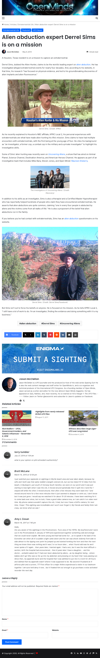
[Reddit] (56, 334)
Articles (13, 24)
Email (5, 630)
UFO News (37, 30)
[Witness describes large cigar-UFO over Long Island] (83, 418)
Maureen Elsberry (79, 161)
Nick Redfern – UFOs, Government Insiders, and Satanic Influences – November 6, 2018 (16, 432)
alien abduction (83, 64)
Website (55, 630)
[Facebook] (20, 400)
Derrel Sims (49, 323)
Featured (26, 30)
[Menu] (3, 18)
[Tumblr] (44, 334)
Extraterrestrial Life (25, 24)
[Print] (75, 334)
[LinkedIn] (37, 334)
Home (6, 24)
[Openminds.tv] (50, 7)
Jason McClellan (13, 52)
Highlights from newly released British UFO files (49, 412)
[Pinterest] (50, 334)
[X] (23, 400)
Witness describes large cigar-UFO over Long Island (83, 429)
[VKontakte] (62, 334)
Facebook (88, 396)
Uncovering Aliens (56, 154)
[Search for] (96, 18)
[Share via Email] (69, 334)
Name (5, 619)
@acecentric (48, 396)
